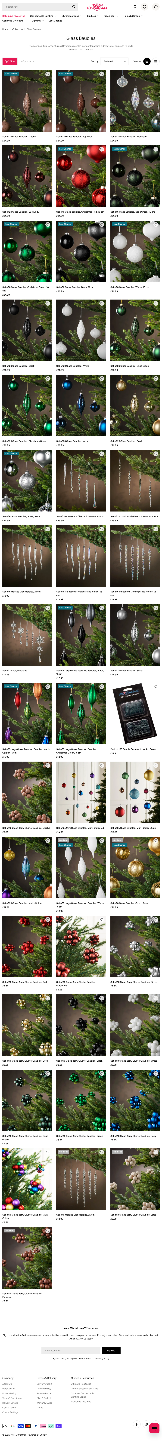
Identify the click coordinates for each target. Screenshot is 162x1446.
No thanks (50, 745)
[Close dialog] (138, 689)
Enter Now (50, 735)
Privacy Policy (47, 755)
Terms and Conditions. (63, 755)
